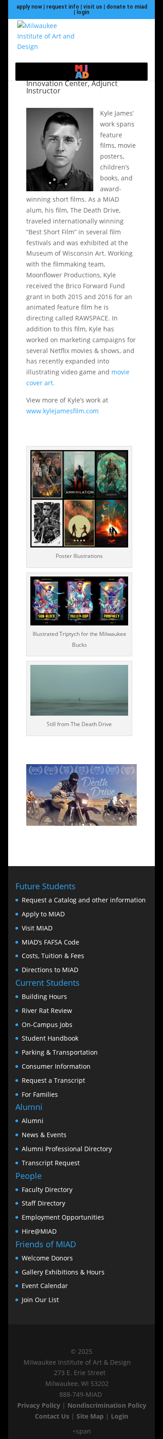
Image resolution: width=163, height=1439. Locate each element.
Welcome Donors (47, 1258)
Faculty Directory (47, 1189)
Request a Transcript (53, 1080)
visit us (92, 7)
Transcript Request (51, 1162)
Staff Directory (43, 1203)
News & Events (44, 1134)
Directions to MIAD (50, 969)
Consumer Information (56, 1066)
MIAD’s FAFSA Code (50, 942)
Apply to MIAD (43, 914)
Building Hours (44, 996)
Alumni (32, 1120)
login (83, 12)
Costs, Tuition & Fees (53, 955)
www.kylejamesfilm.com (62, 411)
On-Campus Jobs (47, 1024)
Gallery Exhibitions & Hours (63, 1272)
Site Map (90, 1416)
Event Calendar (45, 1285)
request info (62, 7)
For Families (40, 1094)
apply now (29, 7)
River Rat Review (47, 1010)
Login (119, 1416)
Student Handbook (50, 1038)
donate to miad (126, 7)
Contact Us (52, 1416)
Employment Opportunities (63, 1217)
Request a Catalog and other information (84, 900)
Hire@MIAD (39, 1231)
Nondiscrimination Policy (106, 1405)
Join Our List (40, 1299)
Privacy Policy (38, 1405)
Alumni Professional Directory (67, 1148)
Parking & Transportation (60, 1052)
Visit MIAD (37, 928)
